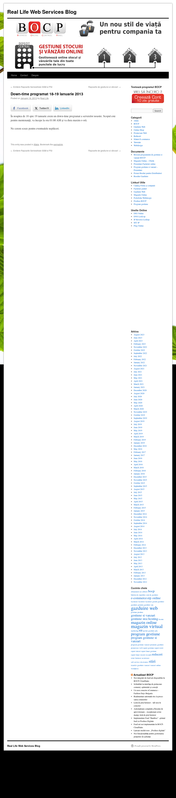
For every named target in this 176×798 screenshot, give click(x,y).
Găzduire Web (139, 126)
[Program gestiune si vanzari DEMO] (148, 104)
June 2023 (138, 337)
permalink (58, 144)
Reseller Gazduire (141, 176)
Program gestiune (141, 204)
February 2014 (140, 544)
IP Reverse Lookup (142, 219)
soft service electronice (139, 662)
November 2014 (140, 517)
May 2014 (138, 535)
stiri (152, 661)
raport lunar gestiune (148, 651)
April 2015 (138, 501)
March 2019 (139, 436)
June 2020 (138, 399)
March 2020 (139, 408)
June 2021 (138, 374)
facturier (141, 601)
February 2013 (140, 572)
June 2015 (138, 495)
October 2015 (139, 483)
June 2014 (138, 532)
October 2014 (139, 520)
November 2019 (140, 411)
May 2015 (138, 498)
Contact (24, 75)
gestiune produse (137, 612)
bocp (151, 591)
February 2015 (140, 507)
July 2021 (138, 371)
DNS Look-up (139, 216)
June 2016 (138, 458)
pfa (156, 631)
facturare (134, 601)
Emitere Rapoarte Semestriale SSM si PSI (31, 86)
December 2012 (140, 578)
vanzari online (155, 665)
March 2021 (139, 384)
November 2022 (140, 347)
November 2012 (140, 581)
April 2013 (138, 566)
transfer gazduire (137, 665)
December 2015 (140, 476)
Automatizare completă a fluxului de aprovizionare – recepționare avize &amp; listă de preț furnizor (148, 711)
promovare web (136, 648)
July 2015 (138, 492)
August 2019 (139, 421)
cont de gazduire (152, 595)
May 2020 (138, 402)
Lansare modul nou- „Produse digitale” (149, 730)
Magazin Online (140, 194)
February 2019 (140, 439)
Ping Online (139, 225)
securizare (145, 658)
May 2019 (138, 430)
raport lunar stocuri (138, 655)
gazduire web (144, 607)
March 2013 (139, 569)
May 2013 (138, 563)
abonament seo (136, 591)
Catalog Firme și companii (144, 185)
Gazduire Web (139, 191)
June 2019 (138, 427)
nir (140, 630)
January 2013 (139, 575)
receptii (148, 655)
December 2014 (140, 513)
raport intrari (136, 651)
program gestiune (145, 634)
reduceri (157, 654)
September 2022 (140, 353)
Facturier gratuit (140, 188)
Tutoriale (137, 142)
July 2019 (138, 424)
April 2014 (138, 538)
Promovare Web (140, 133)
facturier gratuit (151, 601)
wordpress (135, 668)
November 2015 (140, 479)
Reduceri (137, 136)
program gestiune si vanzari (144, 639)
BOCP (136, 123)
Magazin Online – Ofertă (144, 160)
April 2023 (138, 340)
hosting (153, 618)
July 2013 (138, 557)
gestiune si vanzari (143, 615)
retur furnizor (136, 658)
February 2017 (140, 452)
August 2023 (139, 334)
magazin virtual (147, 626)
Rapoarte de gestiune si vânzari (104, 86)
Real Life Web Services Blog (41, 11)
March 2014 (139, 541)
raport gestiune (148, 648)
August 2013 (139, 554)
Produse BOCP (140, 201)
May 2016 (138, 461)
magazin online (144, 622)
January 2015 (139, 510)
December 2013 (140, 547)
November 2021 (140, 365)
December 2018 (140, 445)
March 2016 (139, 467)
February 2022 (140, 359)
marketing (134, 631)
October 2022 (139, 350)
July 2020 (138, 396)
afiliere (145, 591)
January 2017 (139, 455)
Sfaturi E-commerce (142, 139)
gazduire (161, 601)
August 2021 (139, 368)
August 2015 (139, 489)
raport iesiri (159, 648)
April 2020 (138, 405)
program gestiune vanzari (140, 644)
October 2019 (139, 415)
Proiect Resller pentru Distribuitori (148, 173)
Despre (34, 75)
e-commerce (139, 598)
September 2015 (140, 486)
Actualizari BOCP (143, 674)
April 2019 (138, 433)
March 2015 (139, 504)
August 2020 (139, 393)
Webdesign (138, 145)
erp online (154, 598)
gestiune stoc (139, 618)
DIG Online (139, 213)
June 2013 (138, 560)
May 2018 (138, 449)
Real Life (44, 98)
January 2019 (139, 442)
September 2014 (140, 523)
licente (161, 619)
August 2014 (139, 526)
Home (14, 75)
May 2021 (138, 377)
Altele (36, 144)
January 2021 (139, 387)
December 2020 (140, 390)
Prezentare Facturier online (144, 163)
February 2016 (140, 470)
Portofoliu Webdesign (142, 197)
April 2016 (138, 464)
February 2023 (140, 343)
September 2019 (140, 418)
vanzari (147, 665)
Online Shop (139, 129)
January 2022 (139, 362)
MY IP (137, 222)
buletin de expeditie (138, 595)
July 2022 (138, 356)
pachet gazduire (149, 631)
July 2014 (138, 529)
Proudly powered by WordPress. (147, 745)
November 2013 (140, 551)
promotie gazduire (157, 644)
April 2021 (138, 381)
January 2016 (139, 473)
